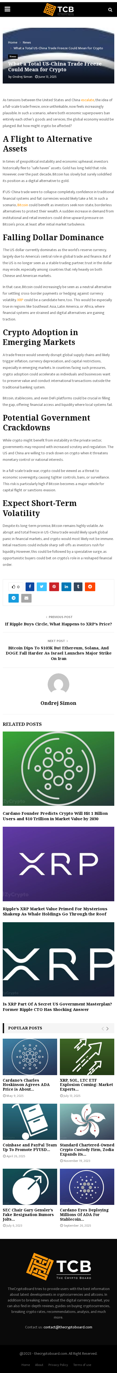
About (39, 1364)
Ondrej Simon (22, 76)
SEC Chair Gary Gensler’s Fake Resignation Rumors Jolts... (28, 1214)
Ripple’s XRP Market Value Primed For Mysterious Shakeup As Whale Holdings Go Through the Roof (55, 911)
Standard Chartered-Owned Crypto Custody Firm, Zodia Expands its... (87, 1149)
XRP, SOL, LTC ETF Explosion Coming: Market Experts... (86, 1085)
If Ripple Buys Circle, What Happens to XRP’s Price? (58, 624)
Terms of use (82, 1364)
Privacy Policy (58, 1364)
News (13, 56)
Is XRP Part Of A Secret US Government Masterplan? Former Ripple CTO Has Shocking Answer (57, 1006)
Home (25, 1364)
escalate (87, 100)
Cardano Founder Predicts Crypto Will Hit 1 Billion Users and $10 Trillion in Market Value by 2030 (55, 815)
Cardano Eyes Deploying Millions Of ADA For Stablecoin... (84, 1214)
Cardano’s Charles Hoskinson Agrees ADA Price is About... (26, 1085)
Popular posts (25, 1027)
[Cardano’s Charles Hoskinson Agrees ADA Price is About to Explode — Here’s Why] (30, 1057)
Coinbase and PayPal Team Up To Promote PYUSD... (30, 1147)
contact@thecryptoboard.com (68, 1327)
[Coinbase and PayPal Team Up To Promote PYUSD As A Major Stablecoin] (30, 1122)
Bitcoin (22, 205)
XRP (20, 300)
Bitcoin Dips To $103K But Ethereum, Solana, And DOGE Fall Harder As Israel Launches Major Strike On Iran (59, 653)
